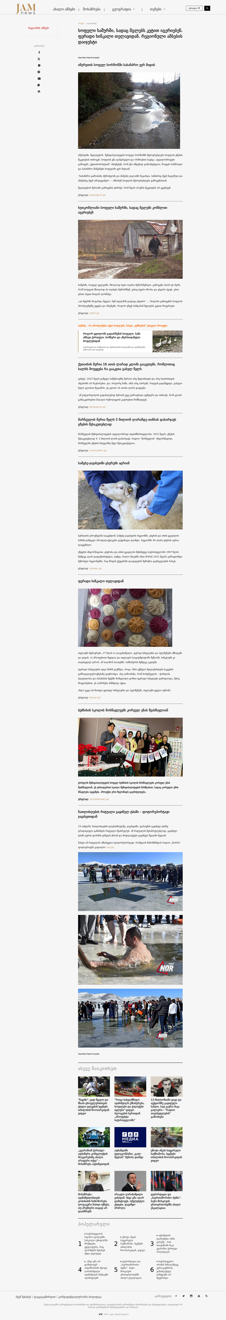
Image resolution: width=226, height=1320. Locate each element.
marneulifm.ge (98, 450)
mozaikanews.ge (99, 799)
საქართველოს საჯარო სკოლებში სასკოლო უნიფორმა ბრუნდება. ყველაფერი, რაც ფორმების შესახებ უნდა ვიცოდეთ (96, 1244)
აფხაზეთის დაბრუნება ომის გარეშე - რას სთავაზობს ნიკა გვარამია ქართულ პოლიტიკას (167, 1243)
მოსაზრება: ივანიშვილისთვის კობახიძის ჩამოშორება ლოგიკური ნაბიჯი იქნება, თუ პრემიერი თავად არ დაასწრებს (94, 1203)
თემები (155, 9)
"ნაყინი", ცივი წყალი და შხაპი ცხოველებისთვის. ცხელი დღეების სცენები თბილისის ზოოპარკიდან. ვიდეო (94, 1106)
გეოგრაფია (121, 9)
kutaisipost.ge (98, 195)
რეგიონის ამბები (38, 28)
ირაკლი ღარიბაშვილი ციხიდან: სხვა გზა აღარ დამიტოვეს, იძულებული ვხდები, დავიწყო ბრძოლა (129, 1201)
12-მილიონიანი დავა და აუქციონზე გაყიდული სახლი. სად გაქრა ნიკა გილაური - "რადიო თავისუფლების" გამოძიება (166, 1108)
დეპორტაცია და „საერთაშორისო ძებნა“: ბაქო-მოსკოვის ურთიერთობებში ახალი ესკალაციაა (166, 1201)
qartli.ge (94, 313)
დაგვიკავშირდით (45, 1297)
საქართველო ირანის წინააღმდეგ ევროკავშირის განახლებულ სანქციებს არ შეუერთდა (167, 1269)
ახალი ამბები (64, 9)
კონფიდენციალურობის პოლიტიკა (79, 1297)
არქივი (82, 23)
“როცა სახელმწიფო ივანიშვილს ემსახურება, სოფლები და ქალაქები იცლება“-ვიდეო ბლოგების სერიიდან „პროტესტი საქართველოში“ (129, 1110)
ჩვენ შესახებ (23, 1297)
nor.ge (110, 847)
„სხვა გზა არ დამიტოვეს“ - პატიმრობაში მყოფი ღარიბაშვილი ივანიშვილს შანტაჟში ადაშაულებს (96, 1269)
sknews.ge (96, 568)
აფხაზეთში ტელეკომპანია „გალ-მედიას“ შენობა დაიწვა (128, 1154)
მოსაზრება (91, 9)
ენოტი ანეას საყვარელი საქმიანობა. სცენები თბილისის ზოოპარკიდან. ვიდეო (167, 1155)
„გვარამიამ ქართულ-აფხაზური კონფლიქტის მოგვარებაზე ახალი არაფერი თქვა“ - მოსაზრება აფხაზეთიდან (93, 1157)
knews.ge (95, 697)
